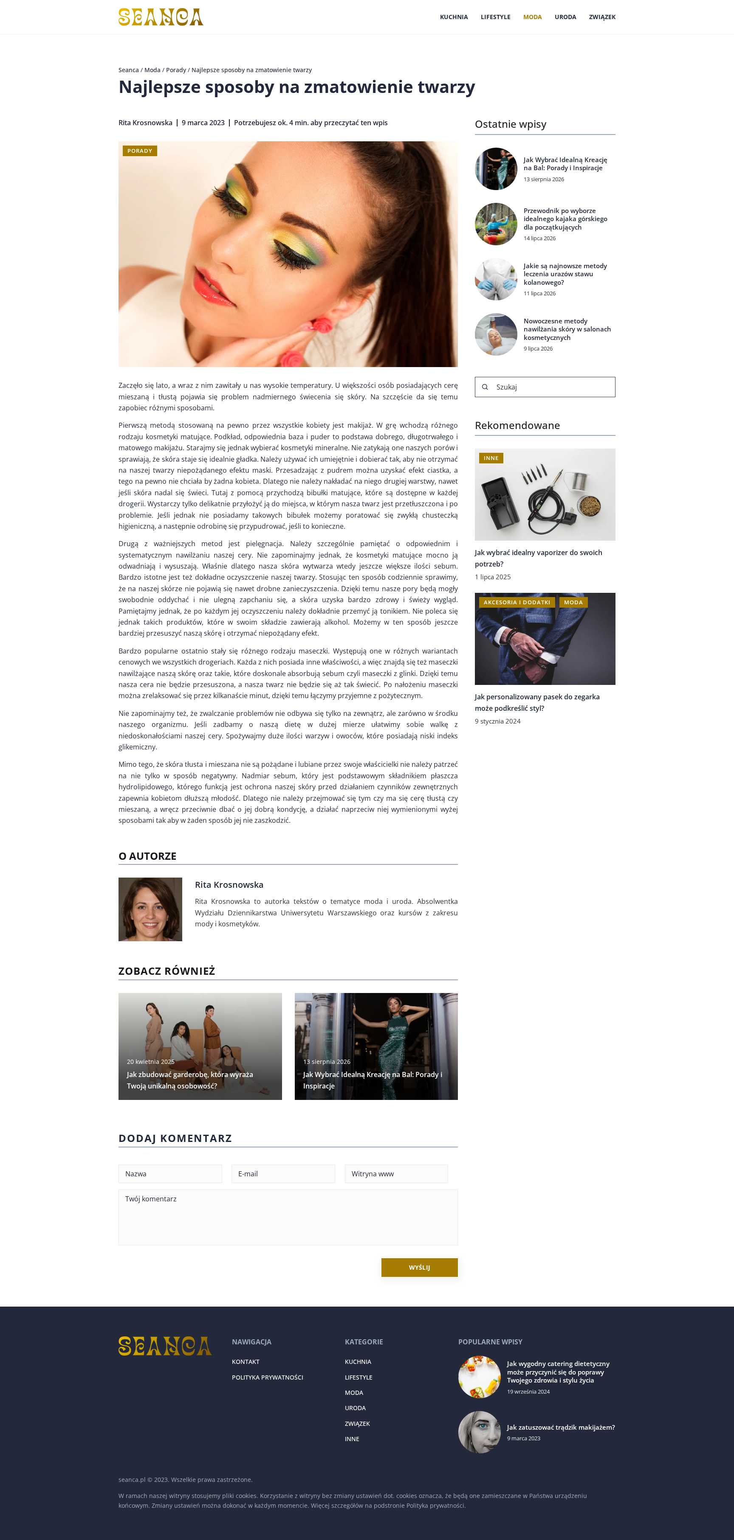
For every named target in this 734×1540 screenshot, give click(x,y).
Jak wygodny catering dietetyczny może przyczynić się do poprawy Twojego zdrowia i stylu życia (558, 1372)
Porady (139, 150)
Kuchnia (454, 17)
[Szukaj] (485, 387)
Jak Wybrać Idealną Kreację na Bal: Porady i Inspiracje (565, 164)
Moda (532, 17)
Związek (602, 17)
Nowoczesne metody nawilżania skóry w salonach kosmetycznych (567, 329)
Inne (352, 1439)
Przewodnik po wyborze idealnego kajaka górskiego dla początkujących (565, 219)
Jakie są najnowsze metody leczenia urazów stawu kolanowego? (565, 274)
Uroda (565, 17)
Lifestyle (496, 17)
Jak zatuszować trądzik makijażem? (561, 1427)
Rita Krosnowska (145, 122)
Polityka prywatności (267, 1377)
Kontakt (246, 1362)
